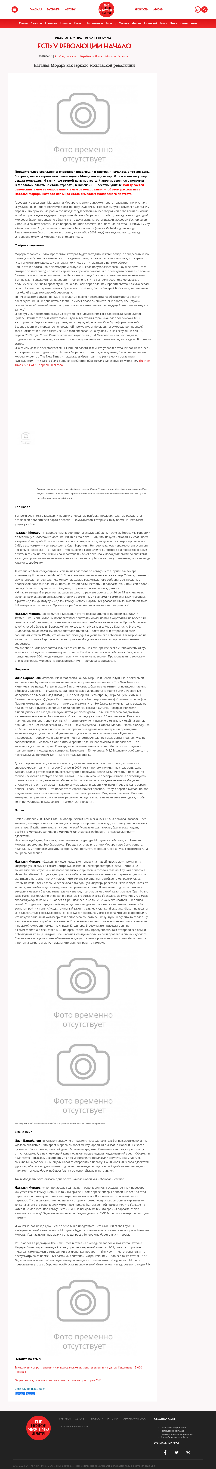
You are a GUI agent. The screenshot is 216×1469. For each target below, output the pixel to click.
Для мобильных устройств (174, 1436)
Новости (141, 9)
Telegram (30, 1394)
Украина (124, 23)
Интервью (51, 23)
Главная (36, 9)
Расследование (94, 23)
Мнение (23, 23)
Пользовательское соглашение (176, 1433)
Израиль (136, 23)
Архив (158, 9)
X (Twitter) (20, 1394)
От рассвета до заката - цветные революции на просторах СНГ (58, 1380)
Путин (173, 23)
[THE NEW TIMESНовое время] (106, 9)
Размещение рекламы (172, 1430)
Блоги (109, 23)
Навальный (150, 23)
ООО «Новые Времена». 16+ (75, 1426)
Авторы (70, 9)
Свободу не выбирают (30, 1389)
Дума (194, 23)
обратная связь (165, 1418)
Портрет (79, 23)
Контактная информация (173, 1427)
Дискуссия (36, 23)
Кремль (184, 23)
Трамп (163, 23)
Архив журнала (134, 1418)
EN (197, 9)
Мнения (112, 1418)
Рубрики (53, 9)
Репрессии (65, 23)
